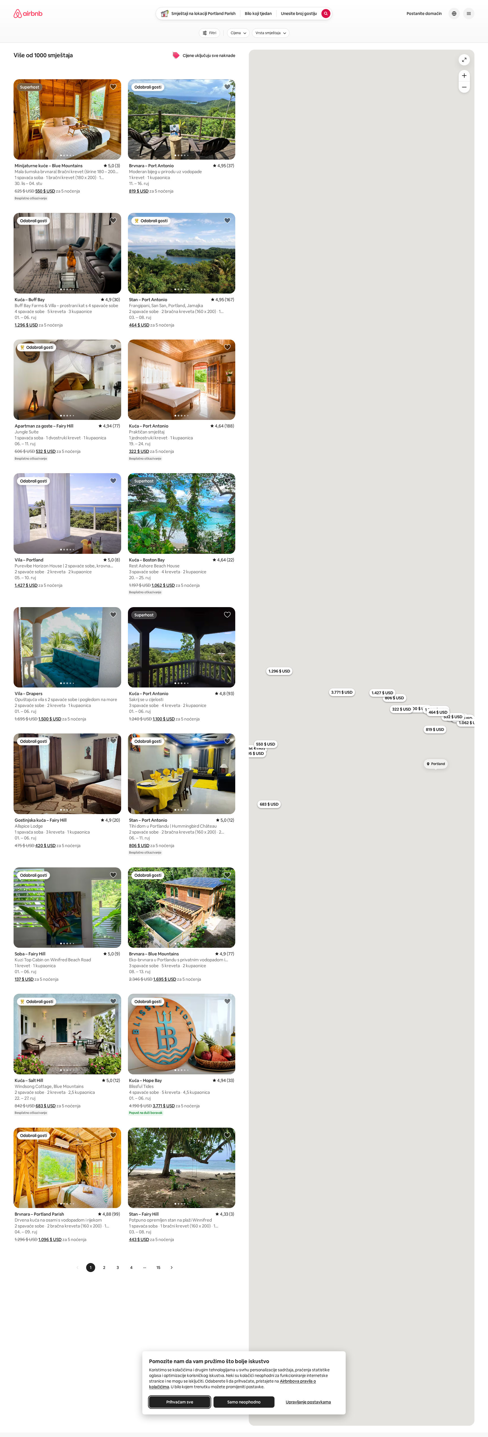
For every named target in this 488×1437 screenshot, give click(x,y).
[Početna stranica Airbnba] (28, 13)
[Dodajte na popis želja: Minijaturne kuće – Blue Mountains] (113, 86)
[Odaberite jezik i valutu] (454, 13)
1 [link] (90, 1267)
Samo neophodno (244, 1402)
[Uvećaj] (464, 75)
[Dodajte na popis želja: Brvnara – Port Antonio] (227, 86)
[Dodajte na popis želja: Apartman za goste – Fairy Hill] (113, 346)
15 (158, 1267)
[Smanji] (464, 87)
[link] (77, 1267)
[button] (45, 191)
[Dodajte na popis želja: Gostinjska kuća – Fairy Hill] (113, 740)
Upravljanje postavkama (308, 1402)
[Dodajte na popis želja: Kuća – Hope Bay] (227, 1001)
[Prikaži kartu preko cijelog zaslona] (464, 59)
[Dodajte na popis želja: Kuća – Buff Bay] (113, 220)
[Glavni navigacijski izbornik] (468, 13)
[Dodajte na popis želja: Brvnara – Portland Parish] (113, 1135)
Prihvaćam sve (179, 1402)
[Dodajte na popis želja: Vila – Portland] (113, 480)
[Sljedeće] (171, 1267)
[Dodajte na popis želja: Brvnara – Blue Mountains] (227, 874)
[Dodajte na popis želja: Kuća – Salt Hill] (113, 1001)
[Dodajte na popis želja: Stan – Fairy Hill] (227, 1135)
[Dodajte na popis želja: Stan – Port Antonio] (227, 220)
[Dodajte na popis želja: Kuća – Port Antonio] (227, 346)
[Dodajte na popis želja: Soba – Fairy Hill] (113, 874)
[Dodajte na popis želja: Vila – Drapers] (113, 614)
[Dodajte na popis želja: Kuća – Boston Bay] (227, 480)
